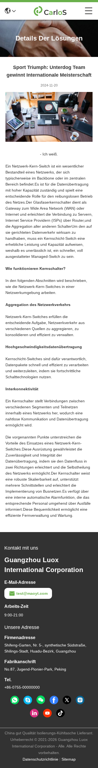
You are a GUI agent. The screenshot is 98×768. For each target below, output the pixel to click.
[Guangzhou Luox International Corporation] (50, 11)
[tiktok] (60, 713)
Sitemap (69, 759)
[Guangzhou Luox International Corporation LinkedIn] (34, 713)
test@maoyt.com (32, 593)
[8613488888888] (15, 700)
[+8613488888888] (28, 700)
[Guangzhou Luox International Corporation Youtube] (47, 713)
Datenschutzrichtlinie (40, 759)
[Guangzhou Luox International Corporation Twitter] (67, 700)
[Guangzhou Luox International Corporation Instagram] (80, 700)
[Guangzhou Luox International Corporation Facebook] (54, 700)
